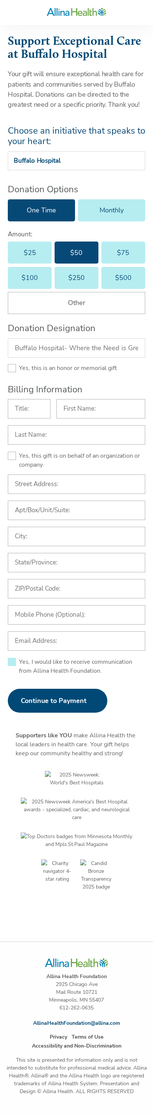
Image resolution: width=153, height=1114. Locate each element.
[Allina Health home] (76, 12)
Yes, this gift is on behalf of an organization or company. (79, 460)
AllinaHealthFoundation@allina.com (76, 1023)
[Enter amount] (76, 303)
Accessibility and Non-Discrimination (76, 1045)
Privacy (58, 1036)
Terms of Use (88, 1036)
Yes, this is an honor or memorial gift (68, 368)
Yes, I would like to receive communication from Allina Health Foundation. (75, 666)
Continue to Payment (54, 700)
